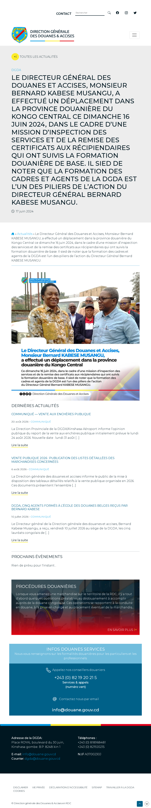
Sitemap (97, 787)
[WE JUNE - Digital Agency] (147, 803)
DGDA (16, 70)
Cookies (19, 791)
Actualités (24, 234)
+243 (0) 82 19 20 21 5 (75, 677)
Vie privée (38, 787)
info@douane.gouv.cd (39, 754)
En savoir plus (121, 630)
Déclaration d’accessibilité (68, 787)
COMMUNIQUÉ (41, 421)
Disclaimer (20, 787)
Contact (63, 13)
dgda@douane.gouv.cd (42, 758)
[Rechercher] (109, 12)
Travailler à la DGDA (120, 787)
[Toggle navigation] (134, 35)
